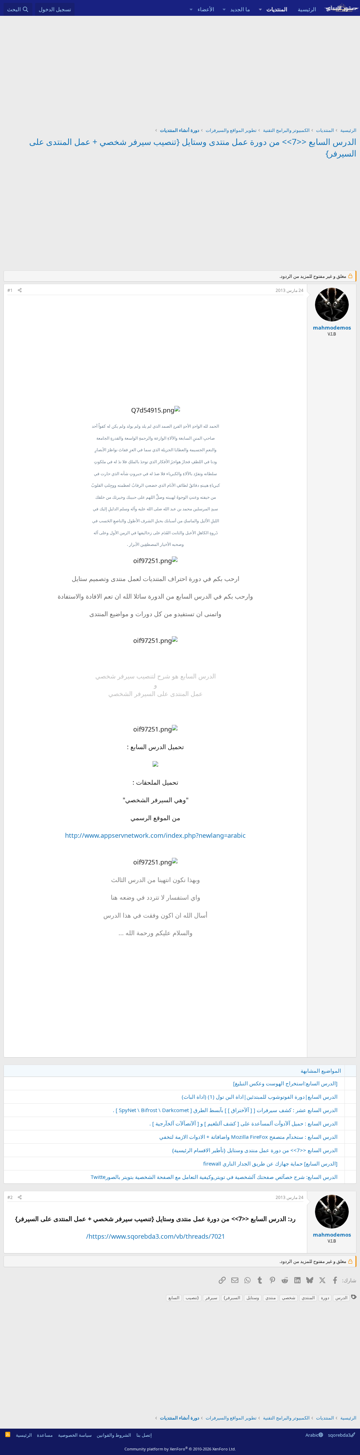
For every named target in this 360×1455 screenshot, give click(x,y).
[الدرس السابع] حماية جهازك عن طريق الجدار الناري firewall (270, 1163)
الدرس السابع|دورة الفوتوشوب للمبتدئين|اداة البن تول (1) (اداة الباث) (260, 1096)
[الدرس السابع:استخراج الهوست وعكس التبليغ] (285, 1083)
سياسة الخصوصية (75, 1435)
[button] (260, 9)
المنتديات (276, 9)
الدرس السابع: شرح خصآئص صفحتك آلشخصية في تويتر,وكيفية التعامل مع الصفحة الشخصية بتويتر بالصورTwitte (214, 1176)
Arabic (312, 1435)
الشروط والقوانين (114, 1435)
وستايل (252, 1298)
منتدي (270, 1298)
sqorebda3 (339, 1435)
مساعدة (45, 1435)
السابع (173, 1298)
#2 (10, 1197)
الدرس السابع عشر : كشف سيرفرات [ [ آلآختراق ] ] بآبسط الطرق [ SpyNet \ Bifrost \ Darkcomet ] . (225, 1109)
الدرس (341, 1298)
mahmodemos (332, 327)
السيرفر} (232, 1298)
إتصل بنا (144, 1435)
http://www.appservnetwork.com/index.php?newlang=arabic (155, 835)
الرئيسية (307, 9)
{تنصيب (192, 1298)
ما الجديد (240, 9)
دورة (325, 1298)
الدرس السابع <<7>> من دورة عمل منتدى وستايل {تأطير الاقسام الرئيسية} (255, 1150)
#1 (10, 290)
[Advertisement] (180, 68)
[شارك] (19, 291)
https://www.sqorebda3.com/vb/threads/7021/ (155, 1236)
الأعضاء (206, 9)
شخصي (288, 1298)
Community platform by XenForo (180, 1448)
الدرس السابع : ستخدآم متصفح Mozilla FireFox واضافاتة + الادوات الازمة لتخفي (248, 1136)
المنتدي (308, 1298)
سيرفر (211, 1298)
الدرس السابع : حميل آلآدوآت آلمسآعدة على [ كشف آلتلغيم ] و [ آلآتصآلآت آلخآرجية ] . (243, 1123)
